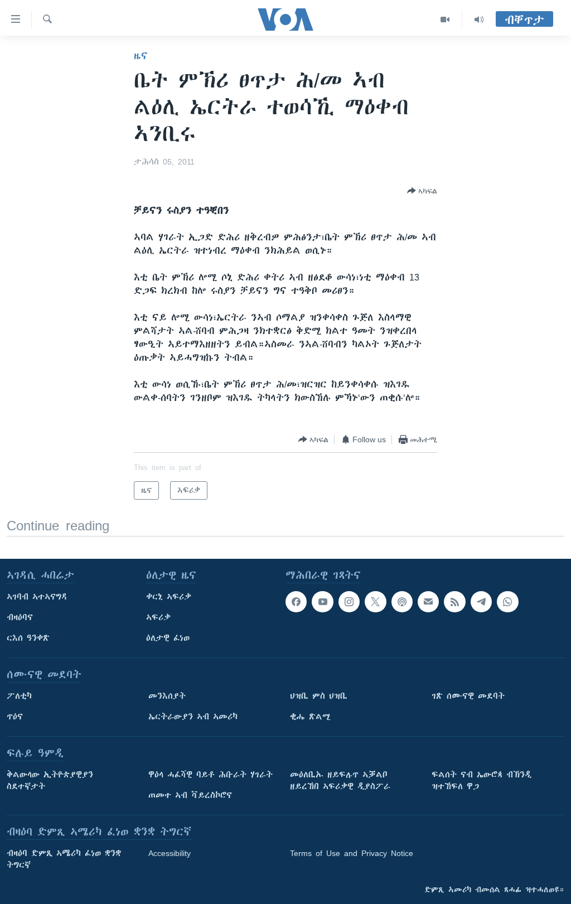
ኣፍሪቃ (158, 617)
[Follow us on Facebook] (296, 601)
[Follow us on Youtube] (322, 601)
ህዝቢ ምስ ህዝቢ (318, 696)
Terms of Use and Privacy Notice (351, 853)
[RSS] (454, 601)
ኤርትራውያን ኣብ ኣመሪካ (193, 717)
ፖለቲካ (19, 696)
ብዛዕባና (20, 617)
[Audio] (479, 19)
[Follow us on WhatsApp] (507, 601)
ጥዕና (15, 717)
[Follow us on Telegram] (481, 601)
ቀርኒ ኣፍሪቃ (168, 597)
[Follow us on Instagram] (349, 601)
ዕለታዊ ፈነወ (168, 638)
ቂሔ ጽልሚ (310, 717)
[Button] (422, 190)
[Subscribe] (428, 601)
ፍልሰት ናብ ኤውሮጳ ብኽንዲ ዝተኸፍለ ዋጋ (481, 780)
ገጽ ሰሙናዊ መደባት (468, 696)
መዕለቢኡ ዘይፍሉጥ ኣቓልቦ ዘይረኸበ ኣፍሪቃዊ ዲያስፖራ (340, 780)
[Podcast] (402, 601)
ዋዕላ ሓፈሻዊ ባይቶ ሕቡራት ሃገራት (210, 775)
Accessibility (169, 853)
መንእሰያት (167, 696)
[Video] (445, 19)
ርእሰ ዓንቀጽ (28, 638)
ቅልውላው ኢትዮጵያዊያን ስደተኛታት (50, 780)
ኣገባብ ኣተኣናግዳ (37, 597)
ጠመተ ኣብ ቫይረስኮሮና (190, 795)
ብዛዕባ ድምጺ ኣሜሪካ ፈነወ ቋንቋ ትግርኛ (64, 859)
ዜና (141, 55)
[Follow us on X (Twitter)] (375, 601)
